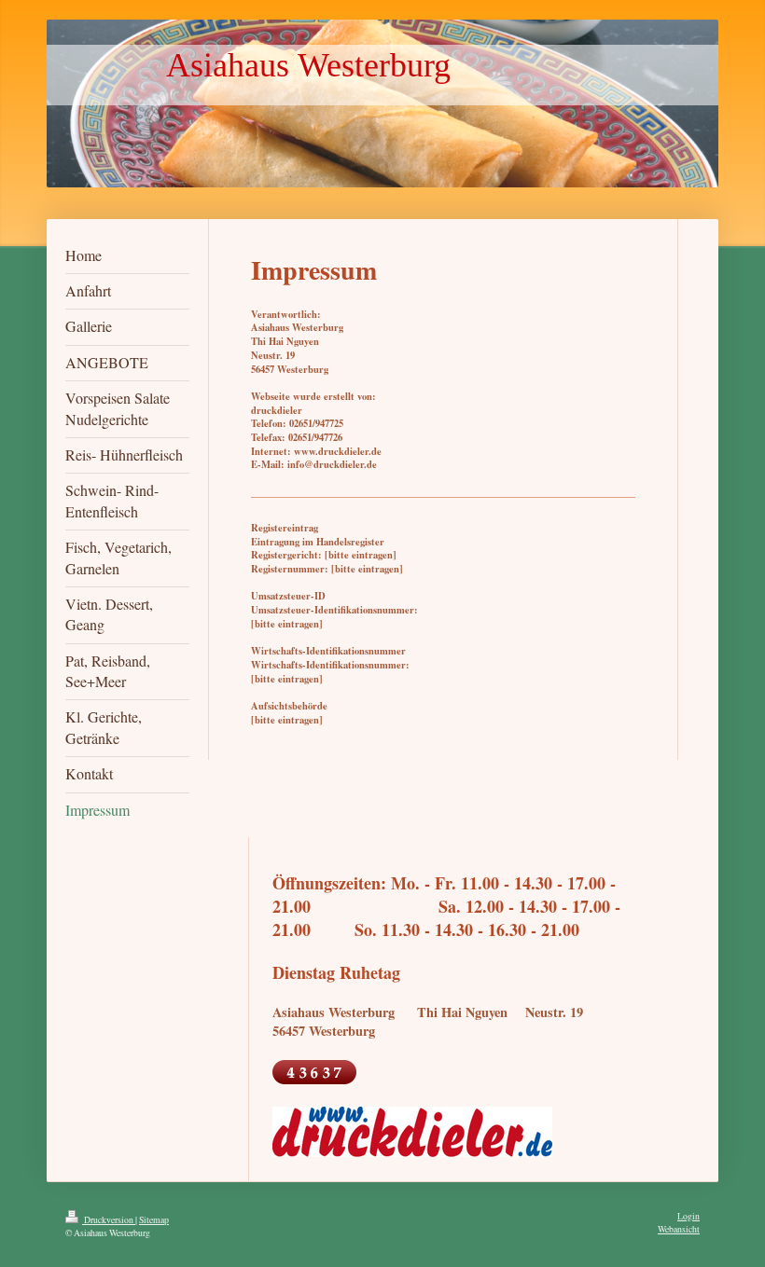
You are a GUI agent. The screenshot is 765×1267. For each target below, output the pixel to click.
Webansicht (679, 1229)
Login (688, 1216)
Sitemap (154, 1220)
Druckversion (108, 1220)
